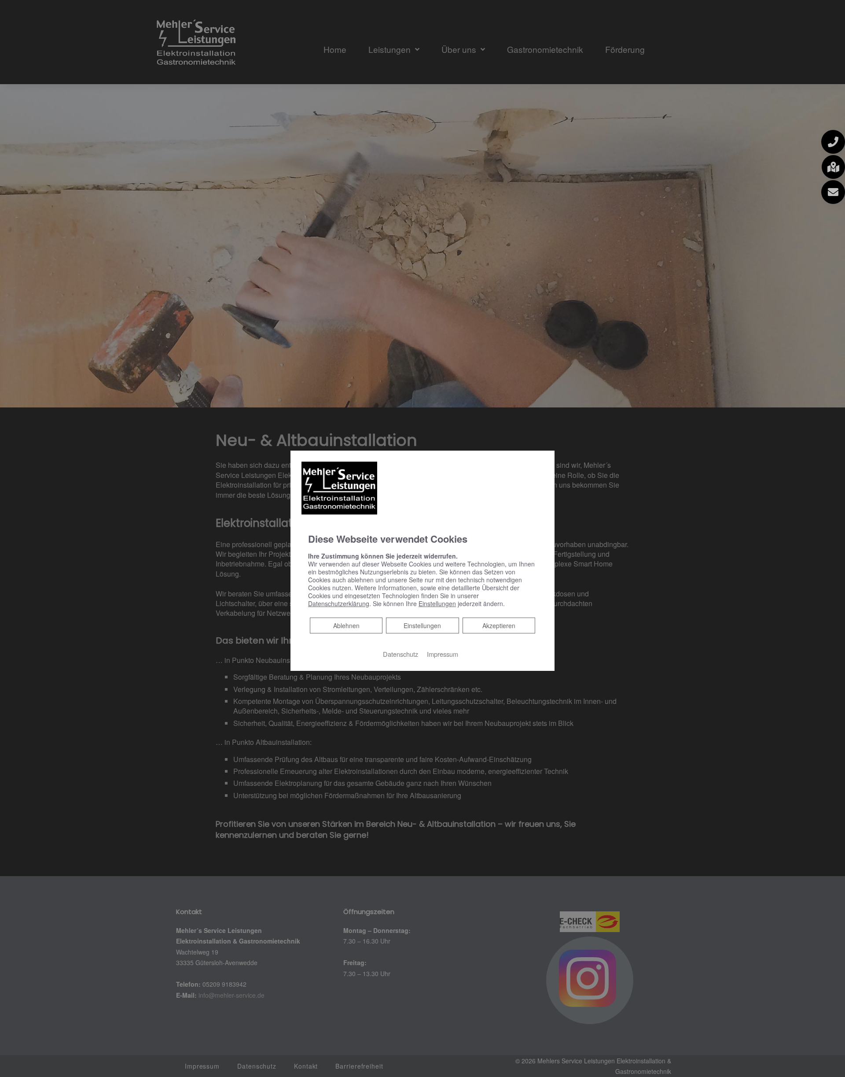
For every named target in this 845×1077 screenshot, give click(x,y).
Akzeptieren (498, 625)
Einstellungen (422, 625)
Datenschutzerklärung (338, 603)
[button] (833, 142)
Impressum (442, 654)
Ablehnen (346, 625)
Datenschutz (400, 654)
